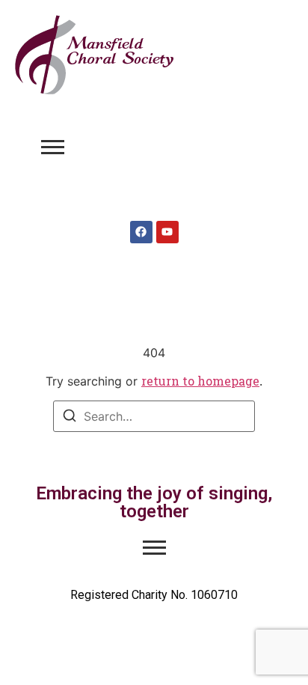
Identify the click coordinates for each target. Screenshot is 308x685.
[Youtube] (167, 232)
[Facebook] (141, 232)
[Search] (69, 417)
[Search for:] (154, 416)
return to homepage (200, 381)
